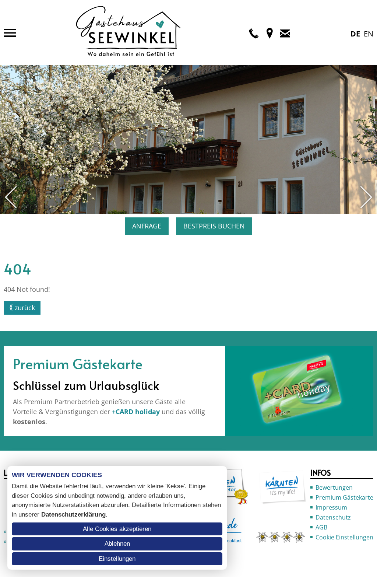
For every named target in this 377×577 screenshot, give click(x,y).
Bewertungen (334, 487)
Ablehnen (117, 543)
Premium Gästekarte (344, 497)
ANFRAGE (146, 225)
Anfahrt (269, 33)
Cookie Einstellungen (344, 537)
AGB (321, 527)
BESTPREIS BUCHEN (214, 225)
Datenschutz (333, 517)
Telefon (254, 33)
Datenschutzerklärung (73, 514)
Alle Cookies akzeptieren (117, 528)
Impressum (331, 507)
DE (355, 34)
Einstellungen (117, 558)
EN (368, 34)
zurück (25, 307)
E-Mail (285, 33)
